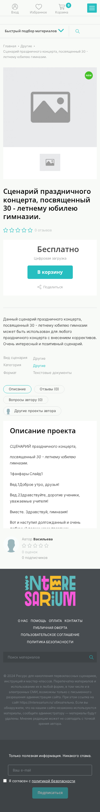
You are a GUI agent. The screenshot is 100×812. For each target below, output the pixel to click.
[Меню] (92, 8)
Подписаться (50, 792)
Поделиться (53, 287)
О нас (23, 621)
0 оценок (30, 552)
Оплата (55, 621)
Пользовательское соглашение (50, 635)
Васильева (43, 539)
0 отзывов (43, 230)
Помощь (38, 621)
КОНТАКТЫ (73, 621)
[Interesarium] (50, 590)
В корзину (50, 272)
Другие (39, 365)
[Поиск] (77, 31)
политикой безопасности (53, 781)
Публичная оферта (50, 628)
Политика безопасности (50, 642)
